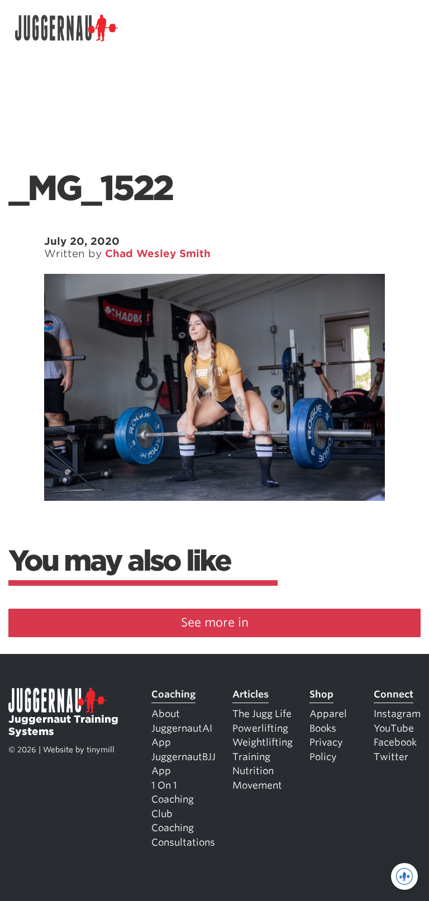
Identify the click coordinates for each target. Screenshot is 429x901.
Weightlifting (262, 742)
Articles (250, 694)
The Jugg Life (262, 713)
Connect (393, 694)
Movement (257, 785)
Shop (321, 694)
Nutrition (253, 770)
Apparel (328, 713)
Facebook (395, 742)
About (165, 713)
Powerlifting (260, 728)
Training (251, 756)
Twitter (391, 756)
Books (322, 728)
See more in (215, 622)
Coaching (173, 694)
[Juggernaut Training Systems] (66, 28)
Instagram (397, 713)
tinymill (101, 749)
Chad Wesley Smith (158, 253)
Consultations (183, 842)
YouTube (394, 728)
